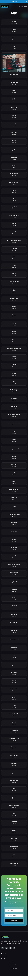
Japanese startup (14, 423)
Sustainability (14, 282)
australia (14, 838)
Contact (3, 958)
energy (14, 190)
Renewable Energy (14, 414)
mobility (14, 365)
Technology (14, 74)
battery (14, 481)
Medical (14, 631)
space (14, 356)
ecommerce (14, 664)
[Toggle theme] (22, 6)
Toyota (14, 265)
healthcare (14, 498)
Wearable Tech (14, 738)
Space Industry (14, 805)
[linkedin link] (6, 948)
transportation (14, 182)
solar (14, 165)
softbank (14, 647)
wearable (14, 589)
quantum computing (14, 348)
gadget (14, 149)
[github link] (14, 948)
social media (14, 606)
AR (14, 855)
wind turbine (14, 863)
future (14, 340)
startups (14, 531)
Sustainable (14, 730)
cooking (14, 822)
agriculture (14, 755)
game (14, 797)
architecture (14, 780)
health (14, 373)
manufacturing (14, 448)
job (14, 381)
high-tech (14, 207)
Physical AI (14, 572)
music (14, 813)
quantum (14, 522)
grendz (14, 21)
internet (14, 464)
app (14, 431)
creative (14, 672)
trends (14, 38)
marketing (14, 763)
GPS (14, 655)
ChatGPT (14, 248)
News (14, 439)
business (14, 614)
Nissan (14, 539)
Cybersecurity (14, 639)
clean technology (14, 564)
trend (14, 722)
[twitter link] (2, 948)
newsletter (14, 157)
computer (14, 547)
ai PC (14, 597)
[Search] (19, 6)
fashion (14, 223)
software (14, 398)
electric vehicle (14, 772)
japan (14, 29)
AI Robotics (14, 298)
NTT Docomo (14, 622)
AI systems (14, 747)
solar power (14, 689)
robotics (14, 132)
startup (14, 307)
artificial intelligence (14, 240)
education (14, 556)
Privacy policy (5, 956)
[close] (26, 2)
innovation (14, 107)
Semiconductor (14, 215)
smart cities (14, 846)
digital (14, 323)
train (14, 705)
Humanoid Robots (14, 514)
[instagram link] (10, 948)
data (14, 506)
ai (14, 46)
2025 (14, 830)
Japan (14, 115)
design (14, 140)
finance (14, 680)
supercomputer (14, 714)
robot (14, 124)
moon (14, 788)
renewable (14, 406)
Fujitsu (14, 290)
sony (14, 331)
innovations (14, 82)
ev (14, 199)
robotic (14, 232)
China (14, 315)
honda (14, 456)
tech (14, 90)
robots (14, 257)
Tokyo (14, 273)
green (14, 697)
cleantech (14, 473)
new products (14, 489)
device (14, 99)
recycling (14, 581)
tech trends (14, 174)
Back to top (14, 968)
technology (14, 390)
